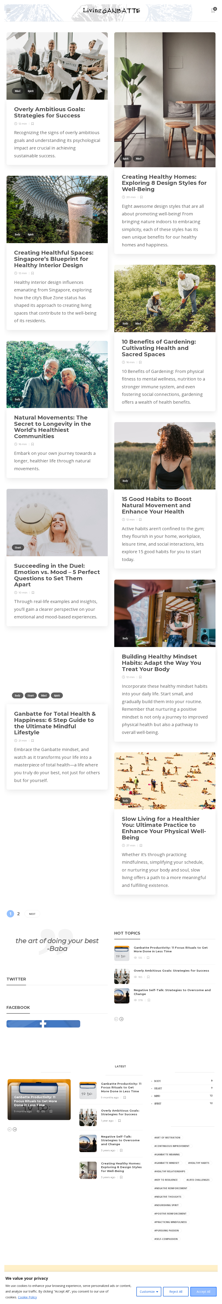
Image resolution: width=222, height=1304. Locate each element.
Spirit (31, 91)
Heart (18, 547)
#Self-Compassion (166, 1239)
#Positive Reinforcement (170, 1213)
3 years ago (108, 1150)
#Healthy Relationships (169, 1171)
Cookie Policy (27, 1297)
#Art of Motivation (167, 1137)
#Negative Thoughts (167, 1196)
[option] (164, 974)
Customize (147, 1291)
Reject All (175, 1291)
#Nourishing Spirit (166, 1205)
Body (17, 234)
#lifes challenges (197, 1179)
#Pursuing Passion (166, 1230)
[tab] (120, 1067)
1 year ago (107, 1120)
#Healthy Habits (198, 1162)
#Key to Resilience (166, 1179)
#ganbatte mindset (166, 1162)
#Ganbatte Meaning (167, 1154)
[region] (111, 1288)
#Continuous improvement (171, 1146)
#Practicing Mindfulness (170, 1222)
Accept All (203, 1291)
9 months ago (23, 1111)
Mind (17, 91)
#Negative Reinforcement (170, 1188)
